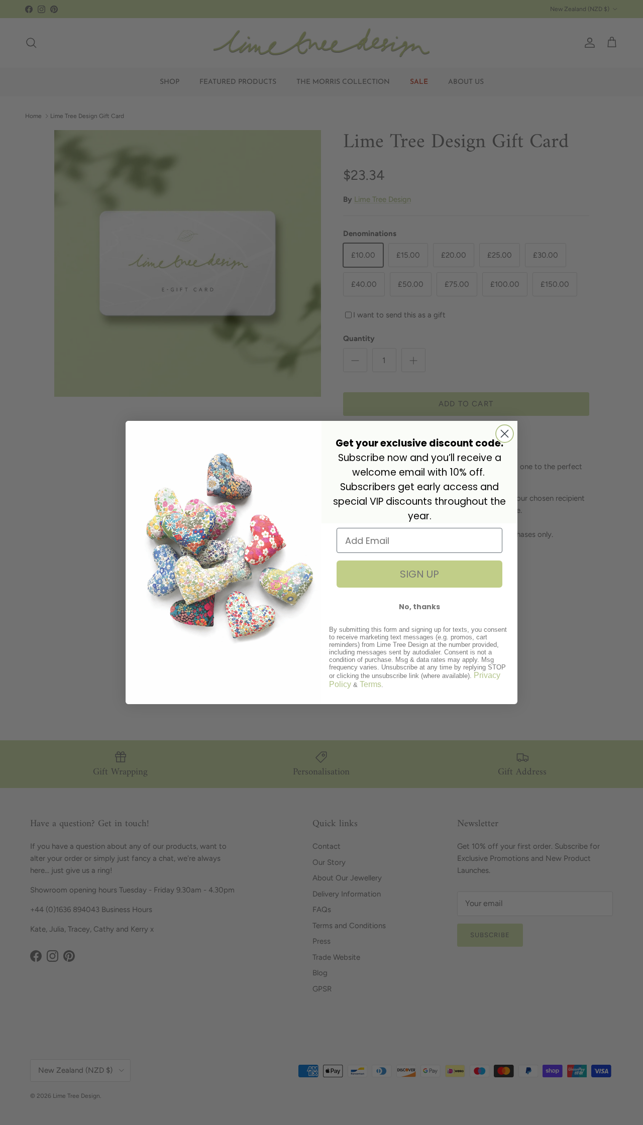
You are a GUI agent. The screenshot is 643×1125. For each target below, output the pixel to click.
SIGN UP (419, 574)
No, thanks (419, 607)
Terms (370, 684)
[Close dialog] (504, 433)
